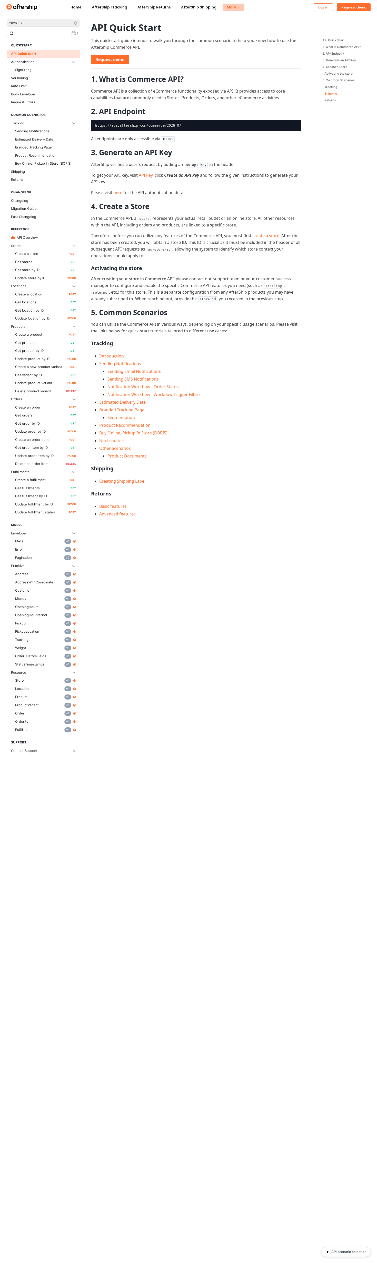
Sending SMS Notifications (133, 379)
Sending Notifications (120, 363)
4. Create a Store (334, 67)
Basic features (113, 506)
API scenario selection (348, 1252)
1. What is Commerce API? (341, 47)
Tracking (330, 87)
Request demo (110, 59)
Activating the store (338, 73)
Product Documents (127, 456)
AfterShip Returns (154, 7)
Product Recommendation (125, 425)
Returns (330, 100)
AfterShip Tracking (109, 7)
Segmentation (121, 417)
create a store (265, 235)
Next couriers (112, 440)
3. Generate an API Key (339, 60)
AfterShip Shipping (198, 7)
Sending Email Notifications (134, 371)
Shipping (330, 93)
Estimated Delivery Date (122, 402)
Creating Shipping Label (122, 481)
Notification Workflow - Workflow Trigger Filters (154, 394)
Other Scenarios (115, 448)
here (117, 192)
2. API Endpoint (333, 53)
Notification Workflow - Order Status (143, 387)
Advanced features (117, 514)
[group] (196, 125)
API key (146, 175)
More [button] (231, 7)
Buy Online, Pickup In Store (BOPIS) (133, 433)
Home (76, 7)
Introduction (111, 356)
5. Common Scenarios (338, 80)
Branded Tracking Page (121, 410)
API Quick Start (333, 40)
